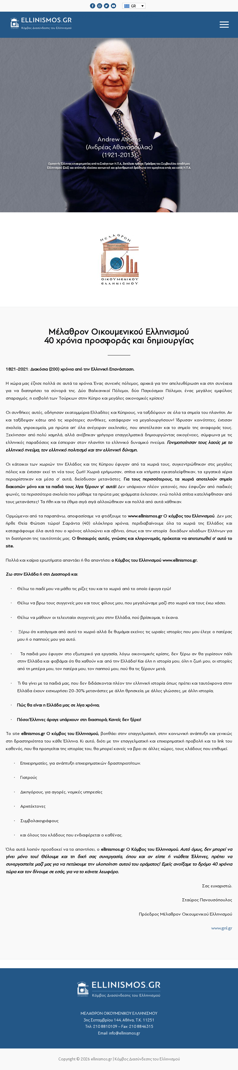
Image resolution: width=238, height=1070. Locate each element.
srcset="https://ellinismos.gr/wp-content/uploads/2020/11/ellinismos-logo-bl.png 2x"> (119, 17)
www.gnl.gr (221, 928)
